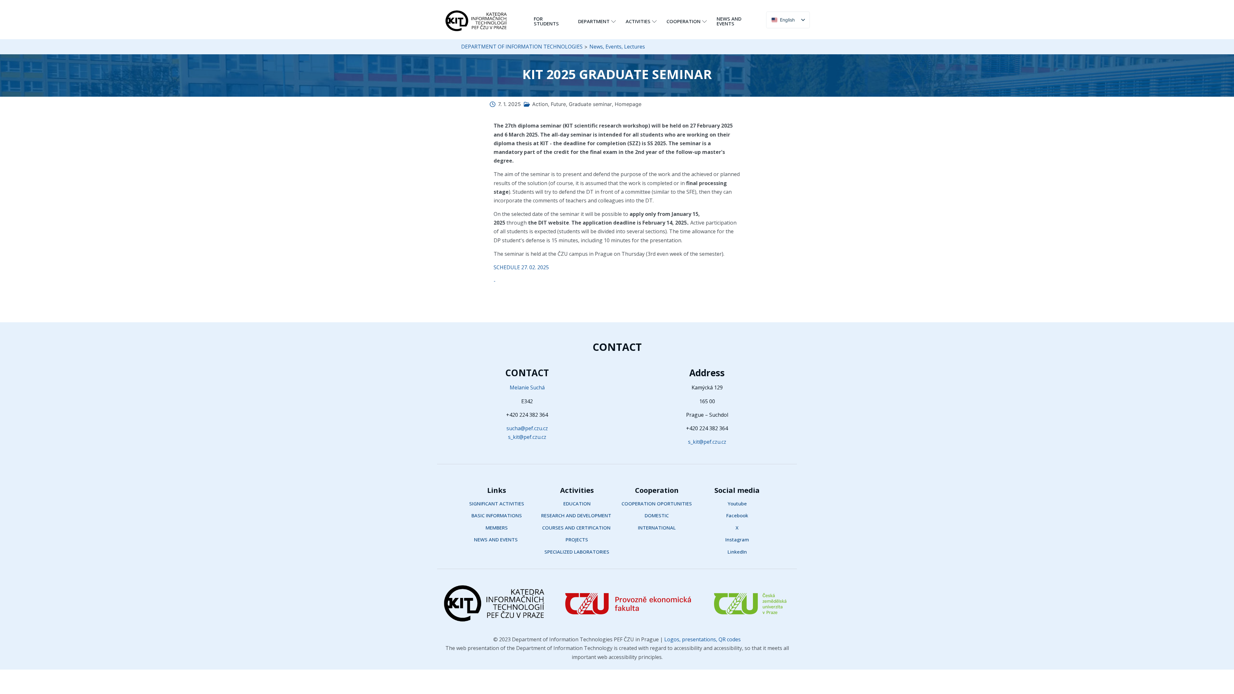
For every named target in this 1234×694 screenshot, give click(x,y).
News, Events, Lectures (617, 46)
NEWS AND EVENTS (729, 21)
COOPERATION (683, 21)
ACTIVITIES (638, 21)
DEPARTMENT (594, 21)
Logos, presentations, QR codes (702, 639)
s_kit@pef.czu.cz (527, 436)
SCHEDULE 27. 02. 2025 (521, 267)
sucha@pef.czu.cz (527, 428)
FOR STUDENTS (546, 21)
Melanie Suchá (527, 387)
